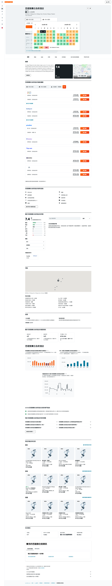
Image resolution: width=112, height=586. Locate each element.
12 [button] (50, 34)
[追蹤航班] (2, 20)
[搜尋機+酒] (2, 14)
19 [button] (50, 37)
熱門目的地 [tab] (37, 548)
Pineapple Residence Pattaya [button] (48, 486)
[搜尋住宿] (2, 8)
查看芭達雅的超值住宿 (86, 471)
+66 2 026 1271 (28, 15)
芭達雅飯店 (71, 556)
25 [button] (47, 40)
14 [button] (35, 37)
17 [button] (44, 37)
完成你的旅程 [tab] (30, 548)
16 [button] (41, 37)
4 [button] (47, 31)
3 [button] (44, 31)
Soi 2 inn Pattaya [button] (62, 460)
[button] (2, 2)
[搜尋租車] (2, 11)
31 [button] (73, 44)
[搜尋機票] (2, 6)
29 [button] (38, 44)
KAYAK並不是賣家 (31, 571)
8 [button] (38, 34)
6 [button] (61, 34)
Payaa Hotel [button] (28, 513)
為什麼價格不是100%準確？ (33, 576)
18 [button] (47, 37)
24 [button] (44, 40)
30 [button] (41, 44)
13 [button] (53, 34)
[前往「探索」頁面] (2, 17)
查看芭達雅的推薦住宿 (86, 497)
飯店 (32, 583)
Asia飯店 (36, 583)
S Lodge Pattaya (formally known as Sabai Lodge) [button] (33, 461)
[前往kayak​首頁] (9, 2)
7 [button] (64, 34)
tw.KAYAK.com (27, 583)
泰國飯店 (41, 583)
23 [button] (41, 40)
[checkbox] (31, 257)
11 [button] (47, 34)
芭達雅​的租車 (51, 556)
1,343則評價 (31, 12)
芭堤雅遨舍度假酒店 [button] (79, 513)
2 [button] (41, 31)
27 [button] (53, 40)
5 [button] (50, 31)
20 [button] (54, 37)
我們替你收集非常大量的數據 (33, 574)
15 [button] (38, 37)
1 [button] (67, 31)
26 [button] (50, 40)
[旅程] (2, 24)
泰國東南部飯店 (47, 583)
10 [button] (44, 34)
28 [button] (35, 44)
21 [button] (35, 40)
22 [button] (38, 40)
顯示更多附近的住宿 (87, 444)
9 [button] (41, 34)
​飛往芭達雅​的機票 (31, 556)
